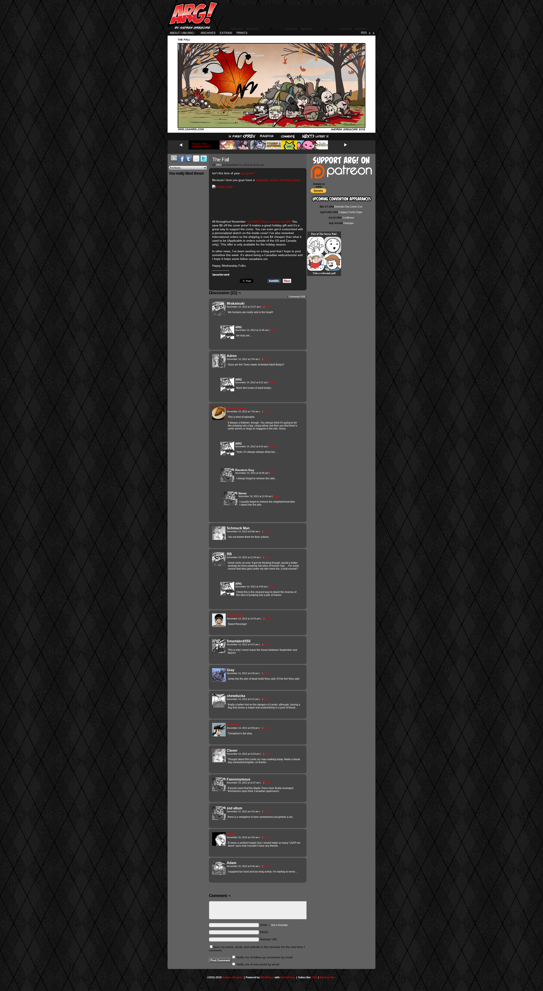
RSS (364, 32)
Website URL (268, 939)
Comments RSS (297, 296)
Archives (208, 33)
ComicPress (287, 977)
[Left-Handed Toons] (315, 245)
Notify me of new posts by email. (258, 964)
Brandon (233, 724)
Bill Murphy (235, 615)
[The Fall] (271, 130)
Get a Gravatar (279, 925)
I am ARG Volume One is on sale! (268, 221)
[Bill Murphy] (219, 626)
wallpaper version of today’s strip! (278, 180)
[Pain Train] (315, 262)
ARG (218, 164)
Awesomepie (236, 408)
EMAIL (264, 932)
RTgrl (231, 834)
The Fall (220, 159)
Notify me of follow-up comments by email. (265, 957)
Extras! (226, 33)
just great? (248, 173)
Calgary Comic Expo (350, 212)
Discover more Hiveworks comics (201, 145)
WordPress (267, 977)
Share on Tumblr (274, 281)
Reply (268, 306)
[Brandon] (219, 735)
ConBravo (348, 217)
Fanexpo (348, 223)
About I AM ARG (182, 33)
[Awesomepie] (219, 419)
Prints (242, 33)
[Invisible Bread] (332, 245)
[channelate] (332, 262)
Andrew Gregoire (232, 977)
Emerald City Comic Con (348, 206)
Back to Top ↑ (328, 977)
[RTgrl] (219, 844)
